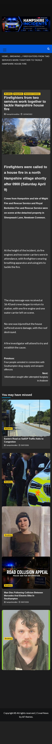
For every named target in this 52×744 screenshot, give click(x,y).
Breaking (8, 94)
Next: (26, 377)
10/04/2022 (27, 114)
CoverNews (43, 713)
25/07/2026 (25, 445)
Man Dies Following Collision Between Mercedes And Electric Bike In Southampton (23, 595)
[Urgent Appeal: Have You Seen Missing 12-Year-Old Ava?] (26, 522)
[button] (4, 48)
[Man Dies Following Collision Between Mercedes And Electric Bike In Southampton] (26, 573)
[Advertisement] (26, 78)
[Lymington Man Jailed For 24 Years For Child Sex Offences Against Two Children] (26, 626)
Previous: (24, 364)
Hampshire (18, 94)
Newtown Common (32, 94)
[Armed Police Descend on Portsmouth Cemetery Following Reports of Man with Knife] (26, 469)
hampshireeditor (13, 114)
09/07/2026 (25, 602)
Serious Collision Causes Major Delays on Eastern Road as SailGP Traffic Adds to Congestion (25, 438)
